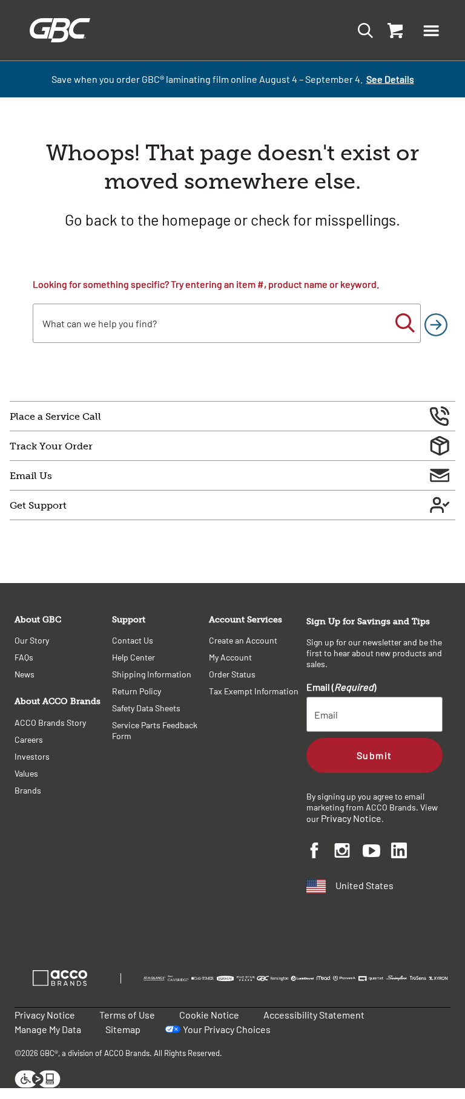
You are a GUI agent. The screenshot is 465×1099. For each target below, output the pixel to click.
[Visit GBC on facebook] (320, 852)
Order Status (232, 674)
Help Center (133, 657)
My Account (230, 657)
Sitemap (122, 1029)
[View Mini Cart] (392, 30)
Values (26, 773)
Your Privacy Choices (227, 1029)
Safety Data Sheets (146, 708)
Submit (374, 755)
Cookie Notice (209, 1014)
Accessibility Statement (313, 1014)
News (25, 674)
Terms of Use (127, 1014)
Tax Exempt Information (253, 691)
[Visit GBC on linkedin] (405, 852)
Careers (29, 739)
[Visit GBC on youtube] (377, 852)
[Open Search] (361, 30)
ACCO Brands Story (50, 722)
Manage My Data (48, 1029)
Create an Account (243, 640)
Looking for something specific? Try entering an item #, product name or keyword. (206, 284)
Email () (341, 687)
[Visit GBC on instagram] (348, 852)
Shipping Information (151, 674)
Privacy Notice (351, 818)
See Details (390, 79)
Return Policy (136, 691)
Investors (32, 756)
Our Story (32, 640)
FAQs (24, 657)
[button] (431, 30)
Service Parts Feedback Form (154, 730)
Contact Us (132, 640)
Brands (28, 790)
